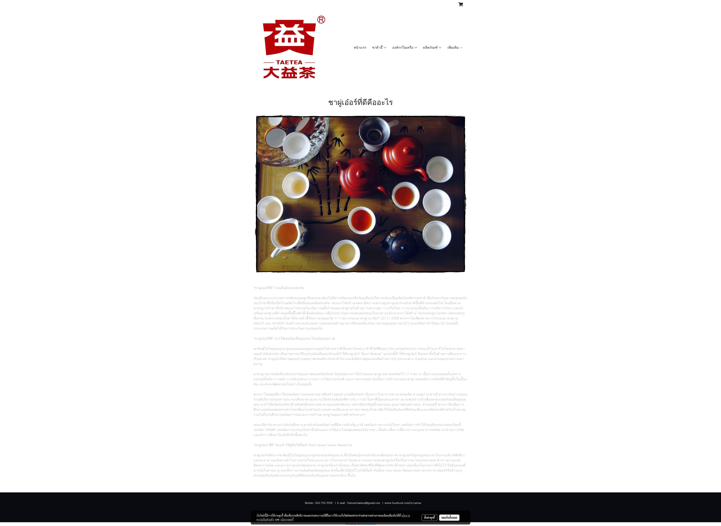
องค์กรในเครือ (403, 47)
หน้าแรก (360, 47)
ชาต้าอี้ (377, 47)
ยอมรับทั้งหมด (449, 517)
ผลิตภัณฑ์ (431, 47)
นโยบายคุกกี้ (287, 519)
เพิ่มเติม (453, 47)
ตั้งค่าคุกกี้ (429, 517)
